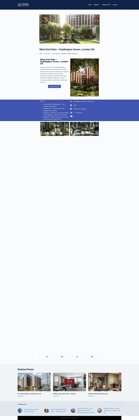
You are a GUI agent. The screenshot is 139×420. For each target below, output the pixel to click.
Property (96, 4)
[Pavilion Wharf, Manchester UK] (104, 382)
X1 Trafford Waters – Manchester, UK (29, 394)
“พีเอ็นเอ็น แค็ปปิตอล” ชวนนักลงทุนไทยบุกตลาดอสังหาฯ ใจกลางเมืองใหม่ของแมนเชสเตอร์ (86, 410)
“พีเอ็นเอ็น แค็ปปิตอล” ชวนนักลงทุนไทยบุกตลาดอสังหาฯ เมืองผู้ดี (112, 410)
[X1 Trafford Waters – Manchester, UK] (34, 382)
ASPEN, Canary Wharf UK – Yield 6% (64, 394)
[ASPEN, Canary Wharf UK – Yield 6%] (69, 382)
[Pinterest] (77, 357)
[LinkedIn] (92, 357)
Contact (115, 4)
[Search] (120, 4)
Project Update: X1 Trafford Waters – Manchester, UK (59, 410)
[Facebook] (46, 357)
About (90, 4)
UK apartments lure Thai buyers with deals (31, 410)
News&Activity (107, 4)
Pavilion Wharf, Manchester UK (98, 394)
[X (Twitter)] (62, 357)
